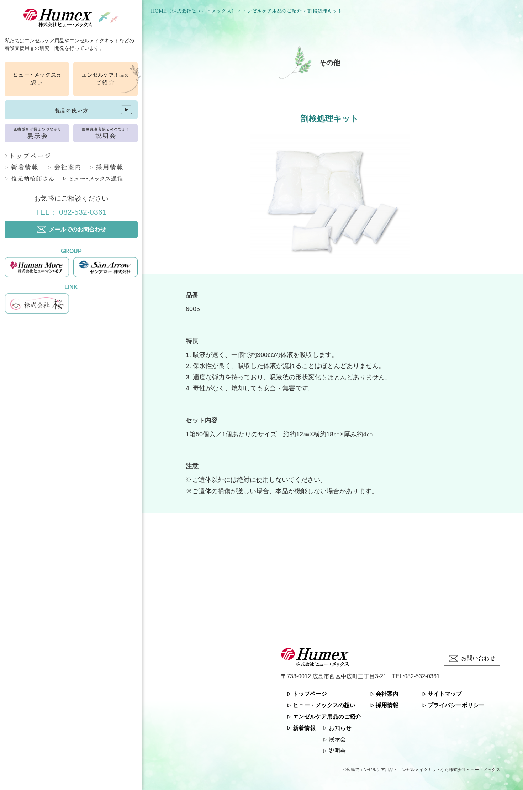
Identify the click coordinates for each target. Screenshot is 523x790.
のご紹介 (327, 716)
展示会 (337, 739)
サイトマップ (445, 694)
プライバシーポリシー (456, 705)
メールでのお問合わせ (77, 229)
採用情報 (387, 705)
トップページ (310, 694)
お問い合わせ (478, 658)
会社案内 (387, 694)
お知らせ (340, 728)
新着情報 (304, 728)
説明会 (337, 751)
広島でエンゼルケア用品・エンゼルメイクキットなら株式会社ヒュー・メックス (423, 769)
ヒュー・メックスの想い (324, 705)
